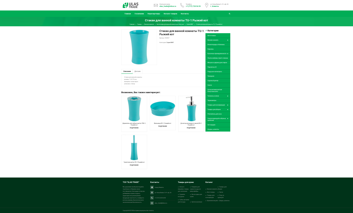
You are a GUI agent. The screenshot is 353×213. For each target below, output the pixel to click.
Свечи (209, 85)
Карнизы (210, 49)
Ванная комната (149, 24)
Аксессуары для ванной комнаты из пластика (170, 24)
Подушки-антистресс (214, 71)
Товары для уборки (217, 109)
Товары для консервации (217, 105)
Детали (137, 71)
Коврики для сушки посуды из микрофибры (195, 189)
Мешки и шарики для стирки (217, 62)
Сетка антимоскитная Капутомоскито (214, 90)
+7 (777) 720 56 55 (193, 6)
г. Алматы (214, 6)
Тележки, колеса (217, 96)
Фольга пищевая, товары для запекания (183, 189)
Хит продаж (211, 125)
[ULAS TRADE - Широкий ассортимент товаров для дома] (130, 5)
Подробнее (134, 128)
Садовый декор (212, 80)
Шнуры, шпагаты (213, 129)
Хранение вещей (212, 200)
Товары (139, 24)
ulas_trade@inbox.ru (167, 6)
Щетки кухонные (197, 202)
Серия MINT (189, 24)
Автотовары (211, 35)
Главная (132, 24)
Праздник (210, 76)
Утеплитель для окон (214, 114)
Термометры (211, 100)
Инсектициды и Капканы (216, 44)
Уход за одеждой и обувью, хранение (217, 119)
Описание (127, 71)
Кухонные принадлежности (217, 54)
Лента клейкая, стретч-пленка (217, 58)
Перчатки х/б (211, 67)
